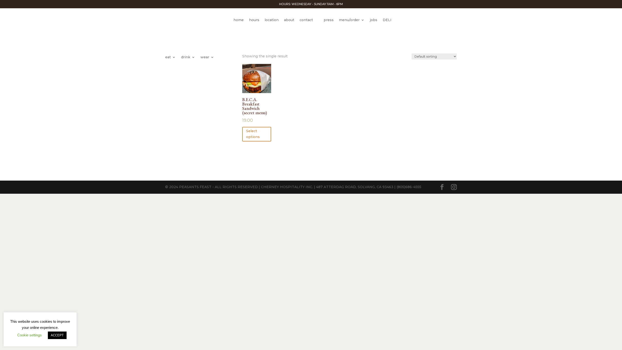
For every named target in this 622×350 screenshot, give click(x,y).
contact (306, 20)
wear (204, 57)
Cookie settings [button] (29, 335)
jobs (373, 20)
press (329, 20)
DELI (387, 20)
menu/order (349, 20)
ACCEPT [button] (57, 335)
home (238, 20)
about (289, 20)
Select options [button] (253, 134)
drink (185, 57)
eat (168, 57)
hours (254, 20)
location (272, 20)
